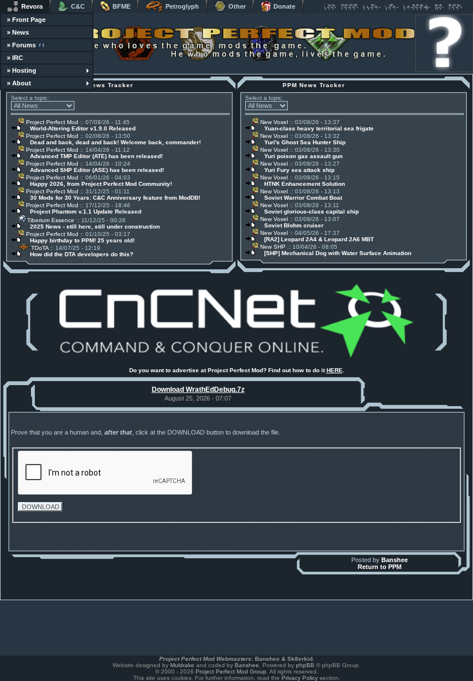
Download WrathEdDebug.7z (198, 390)
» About (19, 83)
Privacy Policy (299, 678)
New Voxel (273, 122)
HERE (334, 370)
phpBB (305, 665)
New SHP (272, 247)
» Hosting (21, 70)
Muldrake (182, 665)
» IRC (15, 57)
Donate (284, 6)
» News (18, 32)
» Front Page (26, 19)
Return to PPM (379, 566)
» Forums (21, 45)
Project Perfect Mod (51, 122)
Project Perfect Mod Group (231, 671)
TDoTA (38, 248)
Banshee (394, 559)
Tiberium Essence (49, 220)
